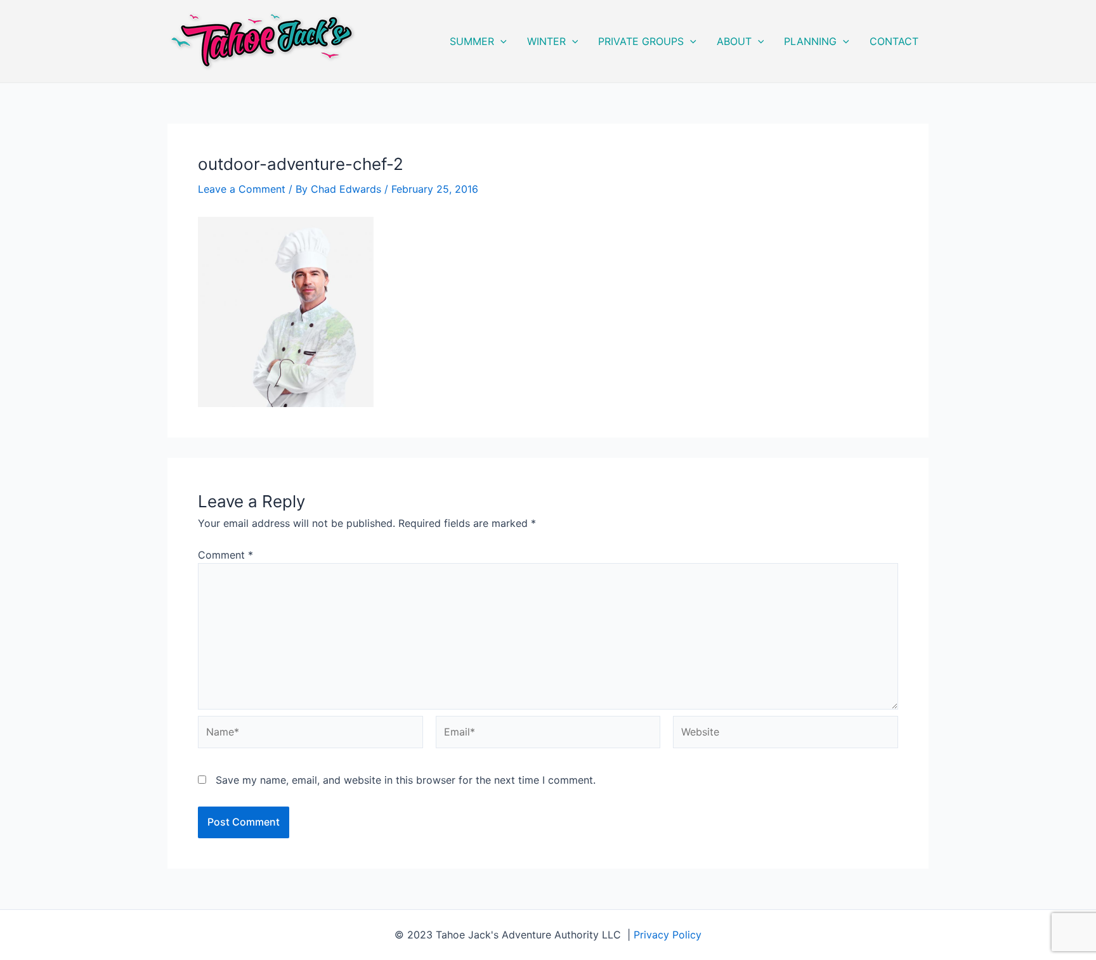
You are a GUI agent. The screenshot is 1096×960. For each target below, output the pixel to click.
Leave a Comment (241, 189)
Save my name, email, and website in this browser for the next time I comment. (406, 780)
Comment (225, 554)
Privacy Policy (667, 934)
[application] (500, 41)
